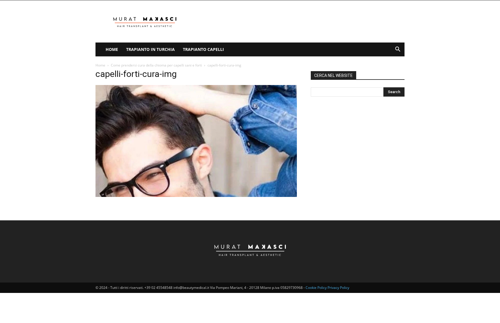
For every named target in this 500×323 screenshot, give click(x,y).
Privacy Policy (338, 287)
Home (112, 49)
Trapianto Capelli (203, 49)
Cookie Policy (316, 287)
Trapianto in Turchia (150, 49)
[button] (398, 50)
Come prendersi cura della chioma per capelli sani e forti (156, 65)
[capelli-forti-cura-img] (196, 195)
